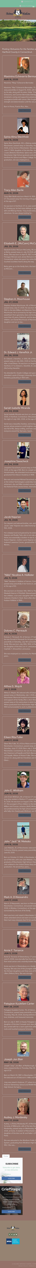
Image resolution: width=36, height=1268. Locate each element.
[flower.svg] (16, 1234)
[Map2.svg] (14, 1234)
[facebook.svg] (9, 1234)
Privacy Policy (23, 1266)
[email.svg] (11, 1234)
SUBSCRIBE (11, 1178)
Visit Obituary (25, 110)
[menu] (33, 6)
